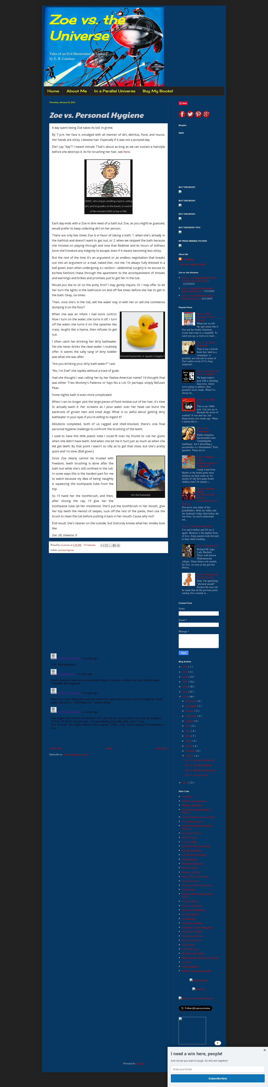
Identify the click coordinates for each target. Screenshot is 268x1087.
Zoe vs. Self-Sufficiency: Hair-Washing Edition (198, 297)
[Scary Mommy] (199, 980)
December (191, 701)
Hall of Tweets (189, 837)
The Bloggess (189, 918)
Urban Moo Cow (190, 949)
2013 (186, 782)
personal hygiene (66, 550)
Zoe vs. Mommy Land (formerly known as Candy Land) (207, 461)
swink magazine (190, 966)
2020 (186, 666)
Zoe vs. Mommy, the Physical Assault (207, 575)
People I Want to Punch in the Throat (197, 895)
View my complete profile (192, 264)
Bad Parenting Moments (194, 801)
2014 (186, 696)
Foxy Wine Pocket (191, 833)
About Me (77, 91)
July (188, 725)
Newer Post (56, 748)
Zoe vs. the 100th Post (206, 401)
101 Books (187, 796)
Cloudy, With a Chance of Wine (198, 817)
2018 (186, 676)
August (190, 721)
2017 (186, 681)
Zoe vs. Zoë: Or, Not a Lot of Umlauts (208, 372)
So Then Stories (190, 914)
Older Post (161, 748)
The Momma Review (193, 936)
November (191, 706)
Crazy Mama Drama (192, 821)
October (190, 711)
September (191, 716)
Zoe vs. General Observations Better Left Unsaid (197, 289)
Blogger (140, 1063)
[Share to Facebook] (114, 545)
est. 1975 (186, 962)
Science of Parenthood (193, 910)
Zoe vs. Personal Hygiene (198, 765)
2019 (186, 671)
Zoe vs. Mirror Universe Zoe (200, 770)
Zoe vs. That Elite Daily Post (197, 526)
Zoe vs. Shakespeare (207, 545)
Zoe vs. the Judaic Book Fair (206, 344)
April (189, 740)
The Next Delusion (191, 940)
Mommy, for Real (191, 872)
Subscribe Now (218, 1078)
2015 (186, 691)
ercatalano (188, 259)
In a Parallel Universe (114, 91)
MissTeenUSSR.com (192, 863)
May (188, 735)
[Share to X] (110, 545)
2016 (186, 686)
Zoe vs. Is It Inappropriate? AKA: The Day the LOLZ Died (199, 279)
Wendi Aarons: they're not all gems (200, 957)
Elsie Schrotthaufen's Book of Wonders (197, 827)
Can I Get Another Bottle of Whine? (196, 811)
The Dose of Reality (192, 923)
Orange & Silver (190, 881)
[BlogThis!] (106, 545)
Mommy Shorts (190, 867)
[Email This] (102, 545)
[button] (218, 1054)
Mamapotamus (189, 859)
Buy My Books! (158, 91)
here (126, 152)
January (190, 755)
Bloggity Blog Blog (192, 805)
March (189, 746)
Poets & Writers (190, 901)
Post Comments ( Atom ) (76, 754)
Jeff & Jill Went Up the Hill (196, 846)
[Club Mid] (198, 989)
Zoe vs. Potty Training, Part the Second (206, 317)
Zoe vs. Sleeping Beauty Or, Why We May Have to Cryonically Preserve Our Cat (200, 496)
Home (53, 91)
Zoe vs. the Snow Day (196, 775)
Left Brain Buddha (191, 850)
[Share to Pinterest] (118, 545)
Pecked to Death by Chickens (197, 885)
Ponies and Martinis (192, 905)
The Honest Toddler (192, 931)
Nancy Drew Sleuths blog (195, 876)
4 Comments (90, 545)
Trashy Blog (188, 944)
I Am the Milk (189, 841)
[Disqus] (108, 603)
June (188, 731)
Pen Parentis (188, 889)
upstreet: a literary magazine (196, 970)
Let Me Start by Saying (194, 854)
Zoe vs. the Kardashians (203, 429)
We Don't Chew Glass (193, 953)
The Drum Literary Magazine (197, 927)
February (191, 750)
